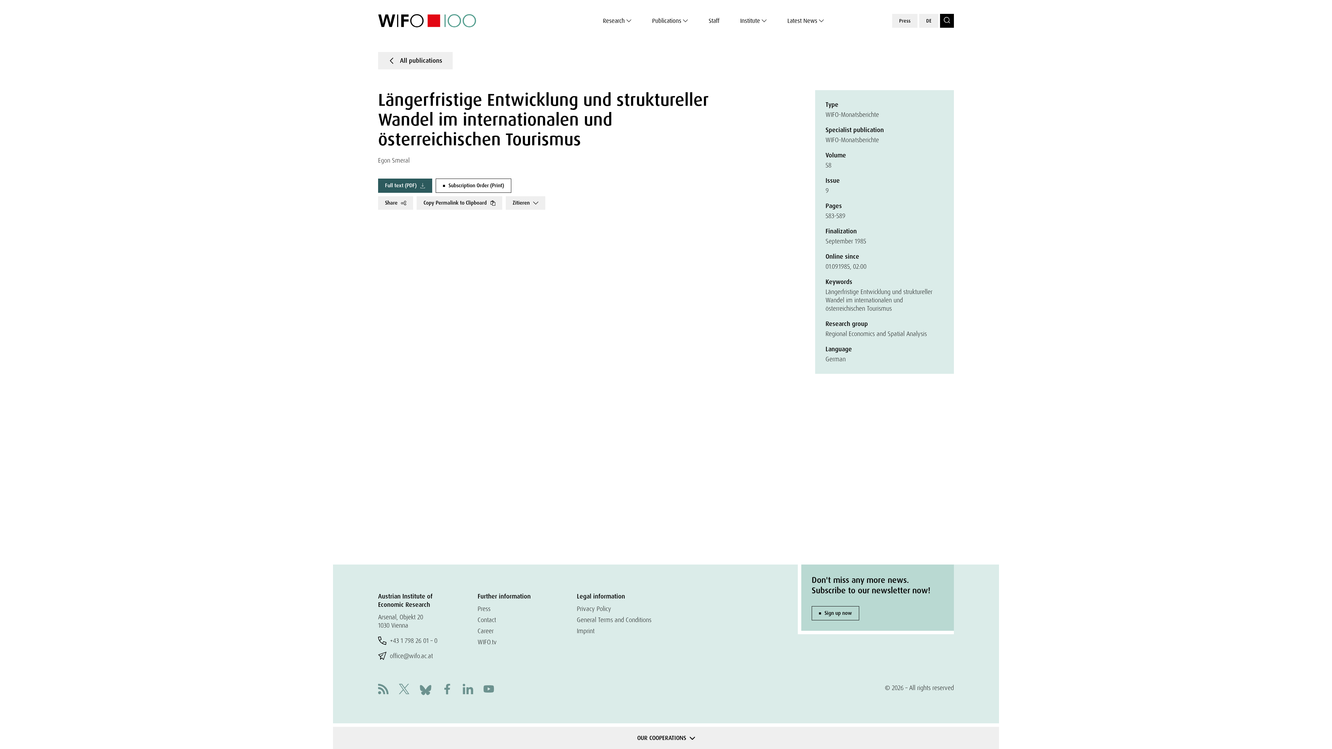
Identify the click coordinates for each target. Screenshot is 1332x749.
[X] (404, 690)
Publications (666, 21)
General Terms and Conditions (614, 620)
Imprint (586, 631)
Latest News (802, 21)
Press (905, 21)
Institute (750, 21)
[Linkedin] (468, 690)
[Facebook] (447, 690)
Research (614, 21)
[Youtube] (489, 690)
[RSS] (383, 690)
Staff (714, 21)
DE (928, 21)
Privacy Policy (594, 609)
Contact (487, 620)
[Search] (947, 21)
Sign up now (838, 613)
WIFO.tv (487, 642)
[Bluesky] (426, 689)
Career (486, 631)
